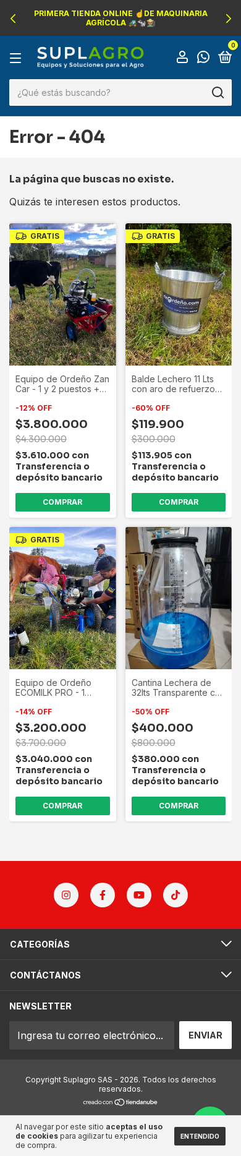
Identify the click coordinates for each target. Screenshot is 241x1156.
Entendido (199, 1136)
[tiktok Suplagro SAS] (175, 895)
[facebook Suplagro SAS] (102, 895)
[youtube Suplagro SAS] (139, 895)
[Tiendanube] (120, 1103)
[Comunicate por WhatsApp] (203, 57)
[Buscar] (217, 93)
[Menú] (17, 57)
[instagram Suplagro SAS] (66, 895)
